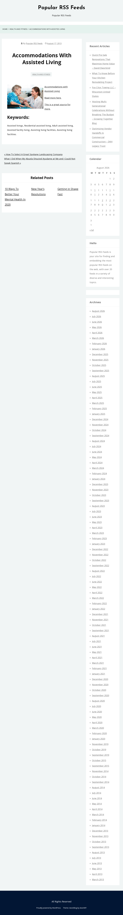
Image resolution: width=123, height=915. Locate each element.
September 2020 (100, 695)
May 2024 (97, 457)
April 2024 (97, 462)
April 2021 (97, 657)
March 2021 (98, 662)
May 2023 (97, 522)
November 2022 (100, 554)
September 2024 (100, 435)
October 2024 (99, 430)
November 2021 (100, 619)
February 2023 (99, 538)
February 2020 (99, 733)
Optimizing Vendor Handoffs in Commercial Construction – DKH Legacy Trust (102, 137)
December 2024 (100, 419)
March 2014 (98, 814)
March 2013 (98, 879)
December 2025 (100, 354)
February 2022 (99, 603)
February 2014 (99, 820)
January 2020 (98, 738)
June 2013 (97, 863)
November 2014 (100, 771)
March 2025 (98, 403)
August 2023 (98, 505)
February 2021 (99, 668)
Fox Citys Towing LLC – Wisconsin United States (104, 92)
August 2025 (98, 376)
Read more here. (52, 97)
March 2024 (98, 468)
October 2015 (99, 760)
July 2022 (96, 576)
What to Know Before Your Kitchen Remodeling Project (103, 77)
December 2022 (100, 549)
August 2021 (98, 635)
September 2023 (100, 500)
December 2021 (100, 614)
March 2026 (98, 338)
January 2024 (98, 478)
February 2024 (99, 473)
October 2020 (99, 690)
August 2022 (98, 570)
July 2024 (96, 446)
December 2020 (100, 679)
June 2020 (97, 711)
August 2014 (98, 787)
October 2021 (99, 625)
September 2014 (100, 782)
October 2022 (99, 560)
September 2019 (100, 755)
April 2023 (97, 527)
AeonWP (83, 908)
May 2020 (97, 717)
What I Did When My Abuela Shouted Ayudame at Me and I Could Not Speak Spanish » (39, 160)
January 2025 (98, 413)
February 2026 (99, 343)
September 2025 (100, 370)
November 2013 (100, 836)
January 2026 (98, 348)
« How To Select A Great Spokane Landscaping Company (33, 154)
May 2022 (97, 587)
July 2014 (96, 792)
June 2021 (97, 646)
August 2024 (98, 441)
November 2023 (100, 489)
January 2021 (98, 673)
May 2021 (97, 652)
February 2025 (99, 408)
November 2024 (100, 424)
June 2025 (97, 386)
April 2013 (97, 874)
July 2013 (96, 857)
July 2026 (96, 316)
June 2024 (97, 451)
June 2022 (97, 581)
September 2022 (100, 565)
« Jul (92, 230)
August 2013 (98, 852)
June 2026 (97, 321)
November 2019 (100, 744)
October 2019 (99, 749)
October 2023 (99, 495)
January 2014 (98, 825)
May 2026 (97, 327)
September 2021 (100, 630)
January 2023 (98, 543)
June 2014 (97, 798)
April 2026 (97, 332)
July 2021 (96, 641)
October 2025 (99, 365)
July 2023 (96, 511)
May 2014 (97, 803)
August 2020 (98, 700)
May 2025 (97, 392)
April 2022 (97, 592)
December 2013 (100, 830)
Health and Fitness (41, 74)
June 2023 (97, 516)
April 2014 (97, 809)
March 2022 (98, 598)
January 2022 (98, 608)
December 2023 (100, 484)
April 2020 (97, 722)
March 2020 (98, 727)
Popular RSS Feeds (61, 7)
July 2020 (96, 706)
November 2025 (100, 359)
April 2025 (97, 397)
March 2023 (98, 533)
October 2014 (99, 776)
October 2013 (99, 841)
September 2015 (100, 765)
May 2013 (97, 868)
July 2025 (96, 381)
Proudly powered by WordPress (48, 908)
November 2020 (100, 684)
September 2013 (100, 847)
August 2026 (98, 311)
